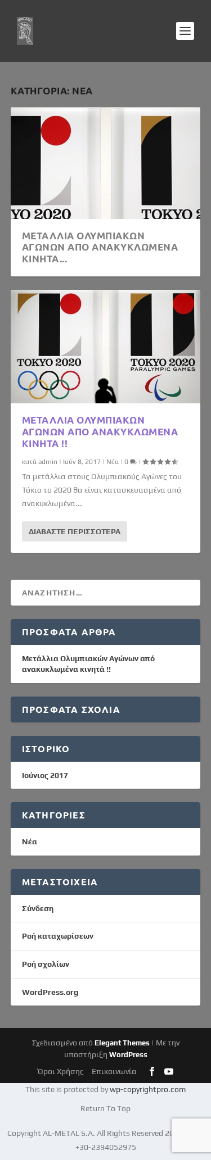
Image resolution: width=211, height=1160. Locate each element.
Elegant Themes (122, 1043)
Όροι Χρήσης (61, 1071)
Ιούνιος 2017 (45, 775)
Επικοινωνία (114, 1071)
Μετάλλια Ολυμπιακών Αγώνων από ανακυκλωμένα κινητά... (100, 247)
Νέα (112, 462)
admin (47, 462)
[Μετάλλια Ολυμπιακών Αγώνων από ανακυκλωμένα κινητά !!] (106, 346)
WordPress (128, 1054)
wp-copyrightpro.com (148, 1089)
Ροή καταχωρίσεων (57, 935)
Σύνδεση (37, 908)
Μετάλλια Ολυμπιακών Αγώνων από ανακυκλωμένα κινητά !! (100, 431)
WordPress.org (50, 992)
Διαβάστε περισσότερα (74, 531)
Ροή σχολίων (45, 963)
